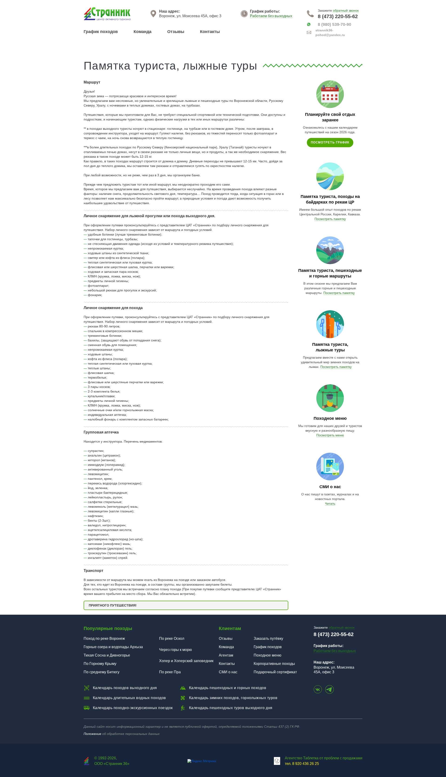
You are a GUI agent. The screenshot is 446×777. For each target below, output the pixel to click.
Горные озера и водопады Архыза (113, 647)
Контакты (210, 31)
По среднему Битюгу (101, 672)
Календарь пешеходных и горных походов (227, 688)
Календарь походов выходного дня (125, 688)
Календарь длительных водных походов (129, 698)
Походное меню (267, 655)
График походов (101, 31)
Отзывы (175, 31)
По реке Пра (170, 672)
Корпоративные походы (274, 664)
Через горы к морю (175, 650)
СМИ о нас (228, 672)
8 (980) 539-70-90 (334, 24)
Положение (92, 734)
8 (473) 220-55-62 (338, 16)
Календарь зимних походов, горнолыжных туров (233, 698)
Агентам (226, 655)
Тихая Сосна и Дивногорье (107, 655)
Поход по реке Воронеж (104, 638)
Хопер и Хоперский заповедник (186, 661)
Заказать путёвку (268, 638)
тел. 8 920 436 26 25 (302, 764)
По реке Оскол (171, 638)
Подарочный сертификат (275, 672)
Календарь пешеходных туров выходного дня (230, 708)
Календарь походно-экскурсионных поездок (133, 708)
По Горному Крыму (100, 664)
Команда (142, 31)
